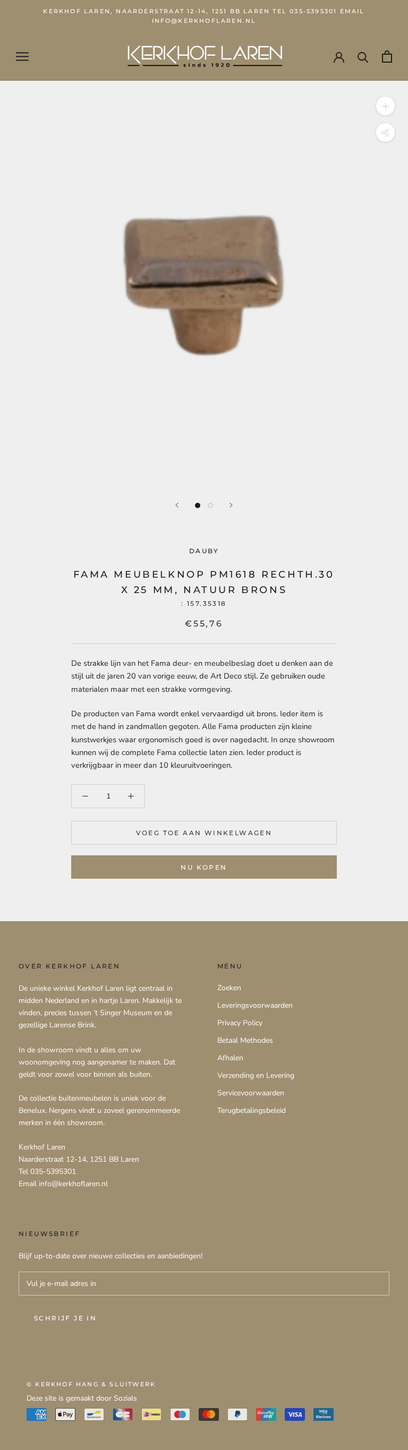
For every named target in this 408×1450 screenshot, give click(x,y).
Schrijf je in (65, 1318)
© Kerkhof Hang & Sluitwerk (91, 1384)
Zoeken (229, 988)
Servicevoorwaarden (250, 1093)
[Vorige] (176, 505)
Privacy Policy (239, 1023)
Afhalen (230, 1058)
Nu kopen (204, 867)
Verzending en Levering (255, 1075)
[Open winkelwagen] (387, 56)
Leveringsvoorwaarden (255, 1005)
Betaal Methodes (245, 1040)
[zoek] (363, 56)
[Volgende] (231, 505)
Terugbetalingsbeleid (251, 1110)
